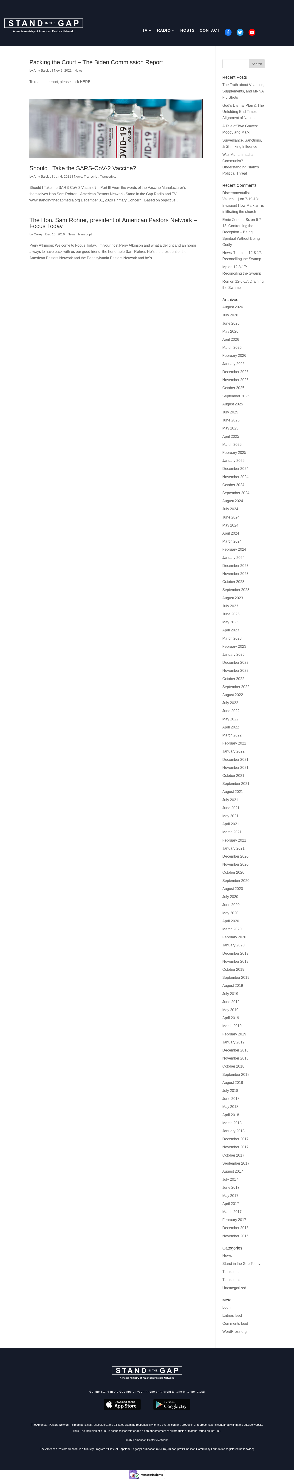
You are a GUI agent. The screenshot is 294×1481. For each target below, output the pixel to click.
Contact (210, 31)
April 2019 (230, 1018)
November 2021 (235, 768)
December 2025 (235, 372)
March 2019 (232, 1026)
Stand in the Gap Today (241, 1264)
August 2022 (232, 695)
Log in (227, 1307)
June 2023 (231, 614)
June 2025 (231, 420)
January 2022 (233, 751)
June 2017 (231, 1187)
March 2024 (232, 541)
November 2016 (235, 1236)
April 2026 (230, 339)
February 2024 (234, 549)
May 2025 (230, 428)
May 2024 (230, 525)
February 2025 (234, 453)
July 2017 (230, 1179)
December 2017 (235, 1139)
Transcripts (108, 176)
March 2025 (232, 444)
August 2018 (232, 1083)
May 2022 (230, 719)
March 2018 (232, 1123)
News (78, 70)
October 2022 (233, 679)
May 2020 (230, 913)
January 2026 (233, 364)
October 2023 (233, 582)
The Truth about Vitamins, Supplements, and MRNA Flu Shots (243, 91)
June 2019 (231, 1002)
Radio (164, 31)
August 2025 (232, 404)
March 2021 (232, 832)
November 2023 (235, 574)
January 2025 (233, 461)
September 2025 (235, 396)
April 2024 (230, 533)
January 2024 (233, 558)
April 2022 (230, 727)
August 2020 (232, 889)
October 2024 (233, 485)
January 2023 (233, 654)
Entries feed (232, 1315)
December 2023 (235, 566)
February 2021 (234, 840)
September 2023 (235, 590)
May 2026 (230, 331)
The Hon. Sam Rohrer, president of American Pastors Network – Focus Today (113, 223)
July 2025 (230, 412)
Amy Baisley (42, 70)
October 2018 (233, 1066)
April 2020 (230, 921)
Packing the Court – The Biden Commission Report (96, 62)
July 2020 (230, 897)
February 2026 (234, 355)
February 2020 (234, 937)
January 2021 (233, 848)
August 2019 (232, 985)
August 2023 (232, 598)
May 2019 (230, 1010)
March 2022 (232, 735)
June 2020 (231, 905)
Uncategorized (234, 1288)
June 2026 (231, 323)
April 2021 (230, 824)
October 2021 (233, 776)
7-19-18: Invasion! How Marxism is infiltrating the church (243, 205)
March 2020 (232, 929)
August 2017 (232, 1171)
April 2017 (230, 1204)
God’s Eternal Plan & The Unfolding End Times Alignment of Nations (243, 111)
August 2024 (232, 501)
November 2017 (235, 1147)
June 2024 (231, 517)
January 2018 (233, 1131)
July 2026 (230, 315)
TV (144, 31)
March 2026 (232, 347)
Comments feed (235, 1323)
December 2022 (235, 662)
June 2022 (231, 711)
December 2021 (235, 759)
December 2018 (235, 1050)
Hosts (187, 31)
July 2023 (230, 606)
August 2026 (232, 307)
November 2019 (235, 961)
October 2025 (233, 388)
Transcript (91, 176)
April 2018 (230, 1115)
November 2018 (235, 1058)
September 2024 (235, 493)
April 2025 (230, 436)
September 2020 (235, 881)
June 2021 (231, 808)
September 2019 (235, 977)
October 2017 (233, 1155)
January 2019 (233, 1042)
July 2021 (230, 800)
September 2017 (235, 1163)
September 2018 (235, 1075)
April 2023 (230, 630)
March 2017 (232, 1212)
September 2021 (235, 784)
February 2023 (234, 646)
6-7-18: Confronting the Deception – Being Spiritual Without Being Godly (242, 232)
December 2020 (235, 856)
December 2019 (235, 953)
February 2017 (234, 1220)
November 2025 (235, 380)
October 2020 (233, 872)
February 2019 (234, 1034)
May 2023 (230, 622)
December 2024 (235, 469)
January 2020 (233, 945)
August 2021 (232, 792)
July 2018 (230, 1091)
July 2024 (230, 509)
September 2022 (235, 687)
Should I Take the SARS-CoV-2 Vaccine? (82, 168)
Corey (38, 234)
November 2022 (235, 670)
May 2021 (230, 816)
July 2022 (230, 703)
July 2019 (230, 994)
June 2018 (231, 1099)
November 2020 (235, 864)
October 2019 (233, 969)
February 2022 (234, 743)
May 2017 (230, 1196)
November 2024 (235, 477)
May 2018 (230, 1107)
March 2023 (232, 638)
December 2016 (235, 1228)
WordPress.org (234, 1331)
